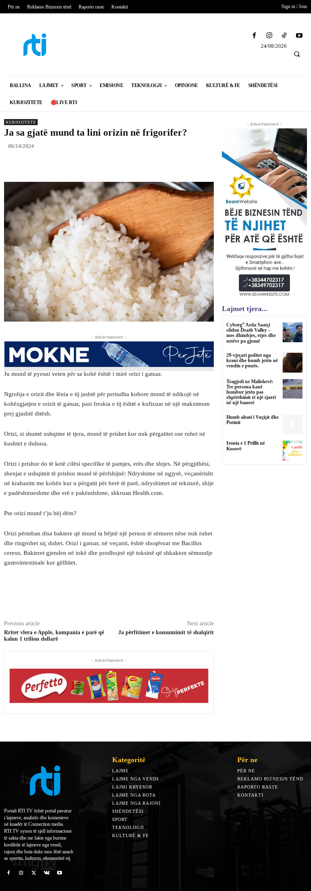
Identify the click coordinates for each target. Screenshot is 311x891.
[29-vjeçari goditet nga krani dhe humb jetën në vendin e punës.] (292, 363)
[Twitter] (78, 165)
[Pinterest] (97, 165)
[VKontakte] (47, 872)
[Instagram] (269, 35)
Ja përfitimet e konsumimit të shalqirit (166, 632)
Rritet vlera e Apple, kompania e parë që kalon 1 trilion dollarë (54, 635)
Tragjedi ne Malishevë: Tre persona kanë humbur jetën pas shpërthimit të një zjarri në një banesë (251, 392)
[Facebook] (254, 35)
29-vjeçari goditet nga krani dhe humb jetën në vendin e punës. (252, 360)
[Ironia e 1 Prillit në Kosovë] (292, 450)
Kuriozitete (21, 122)
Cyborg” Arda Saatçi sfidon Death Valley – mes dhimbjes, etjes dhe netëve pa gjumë (251, 333)
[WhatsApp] (116, 165)
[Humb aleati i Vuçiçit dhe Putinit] (292, 425)
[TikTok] (284, 35)
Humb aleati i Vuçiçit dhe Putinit (252, 419)
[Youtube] (299, 35)
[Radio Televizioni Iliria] (39, 45)
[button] (297, 54)
